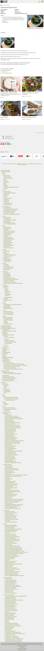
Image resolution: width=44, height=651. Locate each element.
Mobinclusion (8, 489)
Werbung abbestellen (8, 323)
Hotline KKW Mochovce (10, 482)
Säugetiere (6, 298)
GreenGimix (6, 339)
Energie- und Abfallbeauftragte (11, 610)
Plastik (5, 184)
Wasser (7, 22)
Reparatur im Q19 (8, 498)
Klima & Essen (6, 272)
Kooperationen (7, 389)
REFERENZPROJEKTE (7, 412)
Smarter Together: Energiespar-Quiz (12, 540)
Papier (5, 183)
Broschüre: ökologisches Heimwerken (12, 417)
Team (4, 394)
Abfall (4, 174)
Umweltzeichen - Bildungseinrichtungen (13, 632)
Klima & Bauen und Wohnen (9, 278)
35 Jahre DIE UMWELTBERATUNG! (11, 397)
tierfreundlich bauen (8, 299)
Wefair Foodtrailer (8, 566)
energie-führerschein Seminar (10, 367)
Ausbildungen (6, 510)
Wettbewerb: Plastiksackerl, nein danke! (13, 462)
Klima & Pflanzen (7, 276)
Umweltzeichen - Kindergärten (11, 636)
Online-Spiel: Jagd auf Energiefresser (12, 536)
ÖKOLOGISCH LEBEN (5, 171)
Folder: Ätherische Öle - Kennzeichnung (13, 426)
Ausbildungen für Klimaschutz (10, 281)
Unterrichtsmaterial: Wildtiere (11, 554)
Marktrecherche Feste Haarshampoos (12, 441)
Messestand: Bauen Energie (10, 445)
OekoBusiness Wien (7, 352)
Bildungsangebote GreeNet (10, 525)
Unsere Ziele (6, 385)
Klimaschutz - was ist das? (9, 280)
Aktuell (4, 172)
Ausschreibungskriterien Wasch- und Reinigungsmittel (16, 596)
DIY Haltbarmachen (8, 207)
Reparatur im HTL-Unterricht (11, 535)
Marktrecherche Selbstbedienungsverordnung (14, 440)
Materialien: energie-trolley (10, 516)
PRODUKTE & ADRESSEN (6, 327)
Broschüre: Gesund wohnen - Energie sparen (14, 418)
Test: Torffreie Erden (9, 591)
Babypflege (6, 264)
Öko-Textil (6, 345)
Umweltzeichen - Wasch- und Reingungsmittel (14, 638)
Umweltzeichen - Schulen (10, 634)
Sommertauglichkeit (8, 203)
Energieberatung (7, 218)
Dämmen (6, 195)
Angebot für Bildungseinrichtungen (10, 330)
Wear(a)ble (7, 560)
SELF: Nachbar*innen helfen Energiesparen (13, 500)
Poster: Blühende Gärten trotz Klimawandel (13, 450)
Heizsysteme (6, 199)
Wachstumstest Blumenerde (11, 592)
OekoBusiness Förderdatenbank (11, 623)
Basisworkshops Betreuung (10, 598)
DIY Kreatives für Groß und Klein (10, 210)
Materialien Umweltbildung (8, 372)
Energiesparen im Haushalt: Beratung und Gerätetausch (16, 474)
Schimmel (6, 322)
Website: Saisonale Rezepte (10, 461)
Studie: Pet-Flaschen (9, 590)
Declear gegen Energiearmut (11, 581)
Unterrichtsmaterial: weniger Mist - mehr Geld (14, 553)
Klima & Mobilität (7, 275)
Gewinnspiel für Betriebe (10, 400)
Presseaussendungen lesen (9, 407)
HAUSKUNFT (7, 480)
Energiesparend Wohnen (10, 583)
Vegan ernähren (7, 246)
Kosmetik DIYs (7, 265)
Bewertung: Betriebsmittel (10, 602)
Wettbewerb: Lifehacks (9, 562)
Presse (21, 164)
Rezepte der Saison (5, 5)
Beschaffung (5, 333)
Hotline (5, 403)
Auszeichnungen (7, 391)
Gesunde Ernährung (8, 233)
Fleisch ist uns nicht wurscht (9, 230)
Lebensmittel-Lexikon (8, 239)
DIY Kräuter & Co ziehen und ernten (11, 209)
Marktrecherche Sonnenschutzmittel (12, 443)
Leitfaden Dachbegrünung (10, 436)
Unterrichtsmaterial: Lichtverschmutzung (13, 547)
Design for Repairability (9, 527)
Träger (5, 387)
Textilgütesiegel (7, 305)
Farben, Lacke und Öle (8, 317)
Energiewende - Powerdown (10, 609)
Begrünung (5, 332)
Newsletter (6, 404)
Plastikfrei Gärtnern (8, 259)
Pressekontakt (7, 410)
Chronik (4, 396)
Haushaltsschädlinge (8, 318)
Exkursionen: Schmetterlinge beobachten (13, 529)
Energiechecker (8, 473)
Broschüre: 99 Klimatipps (10, 423)
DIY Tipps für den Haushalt (9, 212)
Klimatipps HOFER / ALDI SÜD (11, 483)
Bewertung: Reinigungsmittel (11, 606)
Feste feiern (6, 229)
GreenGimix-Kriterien (9, 340)
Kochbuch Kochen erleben (10, 431)
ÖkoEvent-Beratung (9, 492)
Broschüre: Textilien (9, 420)
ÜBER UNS (3, 382)
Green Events (5, 353)
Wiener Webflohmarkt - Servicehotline (12, 508)
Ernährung (5, 348)
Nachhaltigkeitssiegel (9, 618)
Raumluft (4, 354)
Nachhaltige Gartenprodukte (11, 616)
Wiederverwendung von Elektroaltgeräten (13, 641)
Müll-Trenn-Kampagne (9, 615)
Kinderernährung (7, 234)
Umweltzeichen (6, 358)
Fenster (5, 196)
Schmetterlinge (8, 294)
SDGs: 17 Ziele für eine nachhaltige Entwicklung (13, 283)
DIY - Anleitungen (6, 206)
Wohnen (4, 316)
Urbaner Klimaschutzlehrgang (11, 521)
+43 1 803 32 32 (4, 71)
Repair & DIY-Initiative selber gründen (11, 187)
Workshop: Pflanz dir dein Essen (11, 574)
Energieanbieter (7, 221)
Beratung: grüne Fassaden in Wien (12, 469)
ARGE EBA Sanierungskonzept (11, 468)
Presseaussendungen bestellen (10, 409)
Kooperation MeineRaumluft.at (11, 485)
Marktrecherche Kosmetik (10, 439)
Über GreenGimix (8, 343)
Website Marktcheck (9, 460)
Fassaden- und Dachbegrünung (10, 254)
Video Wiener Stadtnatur (10, 557)
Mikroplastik (6, 181)
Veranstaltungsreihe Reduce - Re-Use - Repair (14, 504)
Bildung (5, 523)
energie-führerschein (9, 514)
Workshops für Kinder (9, 570)
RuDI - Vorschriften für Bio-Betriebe (12, 624)
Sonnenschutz (6, 269)
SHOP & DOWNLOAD (5, 325)
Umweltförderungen (7, 360)
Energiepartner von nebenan (10, 518)
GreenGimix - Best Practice (10, 341)
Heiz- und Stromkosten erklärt (10, 223)
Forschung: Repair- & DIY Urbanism (12, 585)
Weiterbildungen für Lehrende (8, 376)
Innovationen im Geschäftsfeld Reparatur (13, 586)
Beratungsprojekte (7, 464)
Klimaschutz (5, 271)
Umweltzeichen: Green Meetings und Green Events (15, 633)
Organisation (5, 383)
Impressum (19, 163)
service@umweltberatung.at (6, 73)
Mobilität (4, 350)
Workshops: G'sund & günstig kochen (12, 571)
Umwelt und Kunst (8, 544)
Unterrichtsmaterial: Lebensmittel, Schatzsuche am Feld (16, 552)
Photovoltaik (6, 200)
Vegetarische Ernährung (8, 247)
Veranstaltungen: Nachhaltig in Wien (12, 556)
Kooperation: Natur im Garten (11, 434)
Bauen (4, 190)
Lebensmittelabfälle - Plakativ (11, 487)
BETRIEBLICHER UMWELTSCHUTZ (8, 328)
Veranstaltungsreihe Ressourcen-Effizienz (13, 640)
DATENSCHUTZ (25, 163)
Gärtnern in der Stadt (8, 256)
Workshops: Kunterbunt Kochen (11, 572)
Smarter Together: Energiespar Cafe (12, 539)
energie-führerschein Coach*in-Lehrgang (12, 366)
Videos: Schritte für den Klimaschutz (11, 279)
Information (6, 413)
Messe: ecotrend (8, 444)
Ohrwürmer (7, 295)
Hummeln (7, 292)
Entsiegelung (6, 253)
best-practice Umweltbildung (8, 379)
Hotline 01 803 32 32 (9, 465)
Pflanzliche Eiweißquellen (9, 245)
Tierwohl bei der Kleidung (9, 312)
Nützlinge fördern (7, 258)
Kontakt (24, 164)
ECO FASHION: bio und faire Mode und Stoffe (13, 304)
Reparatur (6, 188)
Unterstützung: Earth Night (10, 495)
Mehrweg (6, 180)
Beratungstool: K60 (9, 470)
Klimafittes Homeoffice (8, 319)
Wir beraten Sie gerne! (5, 170)
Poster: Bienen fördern (9, 447)
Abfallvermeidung (7, 176)
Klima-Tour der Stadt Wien (10, 534)
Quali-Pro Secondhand (9, 627)
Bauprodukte (6, 194)
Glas (5, 179)
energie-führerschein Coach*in (11, 515)
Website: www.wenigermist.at (11, 561)
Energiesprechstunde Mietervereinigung (13, 476)
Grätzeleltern (7, 520)
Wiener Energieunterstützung (11, 507)
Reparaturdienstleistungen (8, 357)
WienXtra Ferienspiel (9, 565)
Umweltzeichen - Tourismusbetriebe (12, 637)
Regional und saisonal (8, 242)
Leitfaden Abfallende (9, 435)
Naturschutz (5, 285)
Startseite (15, 163)
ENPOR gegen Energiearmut (10, 582)
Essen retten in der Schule (10, 531)
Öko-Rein (6, 336)
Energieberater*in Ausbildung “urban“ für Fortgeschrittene (15, 365)
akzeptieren (22, 647)
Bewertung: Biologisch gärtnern (11, 603)
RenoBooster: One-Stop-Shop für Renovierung (14, 499)
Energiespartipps (7, 217)
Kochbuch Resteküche (9, 432)
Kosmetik (4, 263)
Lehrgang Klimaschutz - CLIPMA (11, 519)
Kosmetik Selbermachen (9, 267)
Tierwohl (4, 310)
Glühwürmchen (8, 291)
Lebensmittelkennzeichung (9, 238)
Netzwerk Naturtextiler (9, 619)
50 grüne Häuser (8, 578)
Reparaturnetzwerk (9, 496)
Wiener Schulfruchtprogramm (11, 567)
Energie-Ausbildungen (8, 362)
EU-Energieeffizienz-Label (9, 222)
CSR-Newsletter (6, 347)
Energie (4, 216)
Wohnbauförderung (8, 204)
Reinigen (5, 321)
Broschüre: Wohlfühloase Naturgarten (12, 422)
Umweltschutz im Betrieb (9, 594)
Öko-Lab (7, 620)
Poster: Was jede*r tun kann (10, 452)
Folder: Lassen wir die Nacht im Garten (12, 427)
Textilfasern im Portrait (8, 308)
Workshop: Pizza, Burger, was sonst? (12, 569)
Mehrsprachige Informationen (9, 380)
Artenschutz (6, 286)
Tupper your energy (9, 503)
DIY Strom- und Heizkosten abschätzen (11, 214)
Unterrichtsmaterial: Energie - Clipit (12, 545)
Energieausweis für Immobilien (10, 219)
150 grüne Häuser (8, 467)
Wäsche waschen (7, 307)
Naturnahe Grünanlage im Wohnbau (12, 490)
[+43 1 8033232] (39, 2)
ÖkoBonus (7, 621)
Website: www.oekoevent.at (10, 458)
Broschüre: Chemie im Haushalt (11, 416)
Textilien (4, 303)
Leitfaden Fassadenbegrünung (11, 438)
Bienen (6, 290)
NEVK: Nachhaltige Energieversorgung (12, 491)
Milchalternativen (7, 241)
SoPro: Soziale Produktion (10, 630)
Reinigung (5, 356)
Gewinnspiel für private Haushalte (12, 398)
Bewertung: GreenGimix (10, 605)
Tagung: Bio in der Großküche (11, 543)
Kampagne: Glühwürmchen (10, 430)
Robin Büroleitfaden (9, 628)
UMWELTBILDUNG (5, 370)
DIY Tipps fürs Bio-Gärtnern (9, 211)
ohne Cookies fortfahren (22, 648)
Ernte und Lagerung (8, 228)
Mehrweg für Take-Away (10, 614)
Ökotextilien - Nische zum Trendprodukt (13, 625)
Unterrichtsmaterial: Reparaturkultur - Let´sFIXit (14, 550)
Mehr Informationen (22, 649)
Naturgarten (6, 257)
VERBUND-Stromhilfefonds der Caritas (13, 505)
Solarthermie (6, 201)
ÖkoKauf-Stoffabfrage (9, 337)
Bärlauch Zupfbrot (4, 117)
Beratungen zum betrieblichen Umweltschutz (14, 600)
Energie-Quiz (7, 477)
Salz (6, 21)
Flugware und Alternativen (9, 232)
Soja (13, 17)
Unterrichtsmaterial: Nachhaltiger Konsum (13, 549)
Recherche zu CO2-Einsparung (11, 589)
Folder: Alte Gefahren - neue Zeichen (12, 425)
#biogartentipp (7, 250)
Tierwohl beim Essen (8, 311)
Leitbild (5, 386)
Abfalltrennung (7, 175)
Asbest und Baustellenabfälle (9, 192)
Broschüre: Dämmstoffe (10, 421)
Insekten (5, 287)
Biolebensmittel (7, 227)
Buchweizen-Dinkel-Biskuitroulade (29, 117)
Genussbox (7, 611)
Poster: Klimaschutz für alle (10, 453)
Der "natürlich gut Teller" (10, 607)
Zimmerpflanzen (7, 261)
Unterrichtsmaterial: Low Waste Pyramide (13, 548)
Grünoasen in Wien (9, 478)
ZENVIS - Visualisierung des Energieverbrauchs (14, 575)
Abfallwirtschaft (6, 329)
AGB (41, 163)
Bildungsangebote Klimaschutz (11, 526)
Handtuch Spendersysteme (10, 612)
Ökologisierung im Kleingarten (11, 494)
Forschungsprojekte (8, 577)
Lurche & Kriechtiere (8, 297)
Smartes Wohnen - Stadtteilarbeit (11, 501)
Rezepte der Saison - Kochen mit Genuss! (9, 92)
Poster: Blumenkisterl (9, 449)
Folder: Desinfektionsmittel (10, 429)
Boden (5, 252)
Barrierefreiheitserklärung (34, 163)
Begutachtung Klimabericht (10, 580)
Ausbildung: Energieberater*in (11, 512)
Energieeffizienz (6, 349)
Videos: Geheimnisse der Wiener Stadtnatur (12, 373)
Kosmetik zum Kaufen (8, 268)
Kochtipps (6, 236)
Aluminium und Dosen (8, 178)
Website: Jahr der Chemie (10, 457)
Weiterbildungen (6, 361)
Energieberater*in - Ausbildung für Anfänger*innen (14, 363)
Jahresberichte (7, 390)
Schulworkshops (6, 375)
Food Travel (7, 532)
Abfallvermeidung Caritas (10, 597)
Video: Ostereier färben (9, 456)
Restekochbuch (8, 629)
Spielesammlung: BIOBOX (10, 538)
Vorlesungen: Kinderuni (9, 558)
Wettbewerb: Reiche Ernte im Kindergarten (13, 563)
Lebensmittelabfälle (8, 237)
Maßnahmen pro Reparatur (10, 587)
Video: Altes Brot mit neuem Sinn (11, 454)
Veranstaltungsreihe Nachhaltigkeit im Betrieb (13, 369)
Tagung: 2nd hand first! (9, 541)
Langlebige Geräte (9, 486)
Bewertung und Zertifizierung (8, 334)
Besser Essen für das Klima (10, 601)
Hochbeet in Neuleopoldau (10, 481)
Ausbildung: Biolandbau (10, 511)
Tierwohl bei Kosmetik (8, 314)
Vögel (5, 301)
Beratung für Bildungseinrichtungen (10, 378)
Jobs (18, 164)
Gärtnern (4, 249)
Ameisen (7, 289)
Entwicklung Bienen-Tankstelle (11, 530)
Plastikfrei (6, 185)
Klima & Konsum (7, 274)
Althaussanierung (7, 191)
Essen (4, 225)
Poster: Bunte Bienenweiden (10, 448)
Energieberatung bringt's (10, 472)
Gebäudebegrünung (8, 198)
